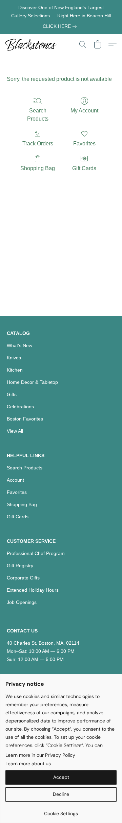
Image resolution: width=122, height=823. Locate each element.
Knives (14, 357)
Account (15, 480)
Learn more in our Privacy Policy (40, 755)
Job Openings (22, 602)
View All (15, 431)
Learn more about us (28, 764)
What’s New (19, 345)
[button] (32, 44)
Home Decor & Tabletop (32, 382)
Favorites (84, 143)
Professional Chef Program (36, 553)
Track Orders (37, 143)
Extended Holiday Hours (33, 590)
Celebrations (20, 406)
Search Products (37, 115)
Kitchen (15, 370)
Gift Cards (84, 168)
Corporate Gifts (23, 577)
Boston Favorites (25, 419)
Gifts (12, 394)
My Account (84, 110)
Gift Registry (20, 565)
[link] (61, 26)
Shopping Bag (37, 168)
